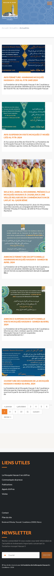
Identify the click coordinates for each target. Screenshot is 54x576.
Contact (5, 513)
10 (21, 412)
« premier (8, 407)
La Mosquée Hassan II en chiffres (16, 475)
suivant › (36, 412)
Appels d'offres (8, 489)
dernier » (7, 417)
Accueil (5, 28)
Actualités (14, 28)
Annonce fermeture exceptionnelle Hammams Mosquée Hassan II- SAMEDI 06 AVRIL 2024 (26, 260)
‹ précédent (21, 407)
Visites (5, 494)
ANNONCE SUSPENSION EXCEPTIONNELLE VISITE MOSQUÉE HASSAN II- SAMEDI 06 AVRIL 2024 (26, 322)
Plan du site (7, 517)
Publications (7, 484)
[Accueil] (10, 10)
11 (28, 412)
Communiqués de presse (12, 480)
